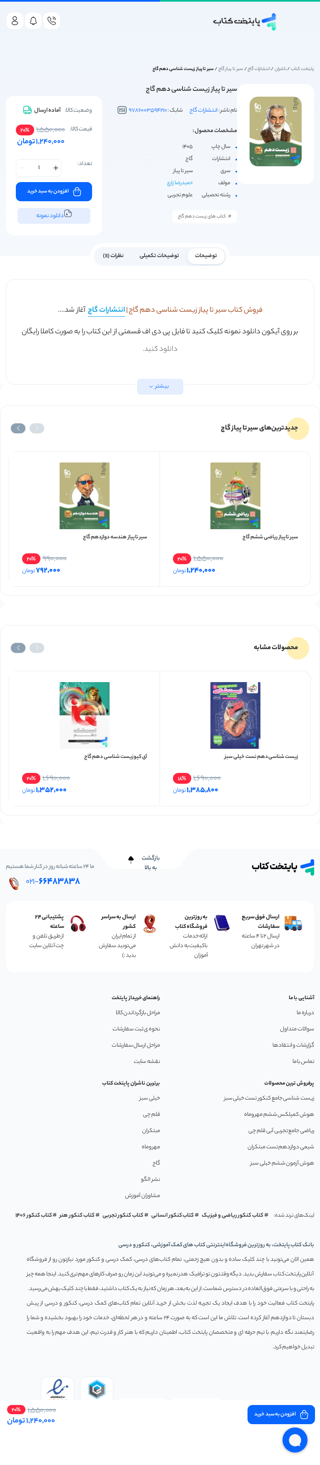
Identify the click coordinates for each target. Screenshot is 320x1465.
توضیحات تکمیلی (159, 256)
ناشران (281, 69)
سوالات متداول (297, 1029)
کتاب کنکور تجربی (123, 1215)
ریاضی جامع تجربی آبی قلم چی (281, 1131)
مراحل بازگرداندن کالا (138, 1013)
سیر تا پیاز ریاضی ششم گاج (270, 537)
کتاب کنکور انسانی (172, 1215)
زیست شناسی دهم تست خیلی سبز (261, 756)
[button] (37, 428)
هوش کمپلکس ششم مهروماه (279, 1115)
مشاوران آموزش (142, 1196)
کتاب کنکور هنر (77, 1215)
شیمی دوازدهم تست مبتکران (281, 1147)
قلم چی (151, 1115)
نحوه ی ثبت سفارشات (136, 1029)
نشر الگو (150, 1180)
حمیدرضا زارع (180, 183)
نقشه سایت (147, 1062)
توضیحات (206, 256)
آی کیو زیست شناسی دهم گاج (115, 756)
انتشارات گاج (259, 69)
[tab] (206, 255)
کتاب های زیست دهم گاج (202, 216)
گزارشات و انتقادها (293, 1045)
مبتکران (151, 1131)
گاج (156, 1163)
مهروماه (151, 1147)
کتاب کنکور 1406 (33, 1215)
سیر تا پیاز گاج (230, 69)
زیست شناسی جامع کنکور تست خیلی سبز (269, 1098)
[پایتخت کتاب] (244, 21)
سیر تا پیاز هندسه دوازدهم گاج (115, 537)
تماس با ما (303, 1062)
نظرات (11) (113, 256)
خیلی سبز (150, 1098)
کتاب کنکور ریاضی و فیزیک (232, 1215)
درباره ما (305, 1013)
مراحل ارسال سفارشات (136, 1045)
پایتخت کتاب (302, 69)
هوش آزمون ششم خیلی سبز (282, 1163)
